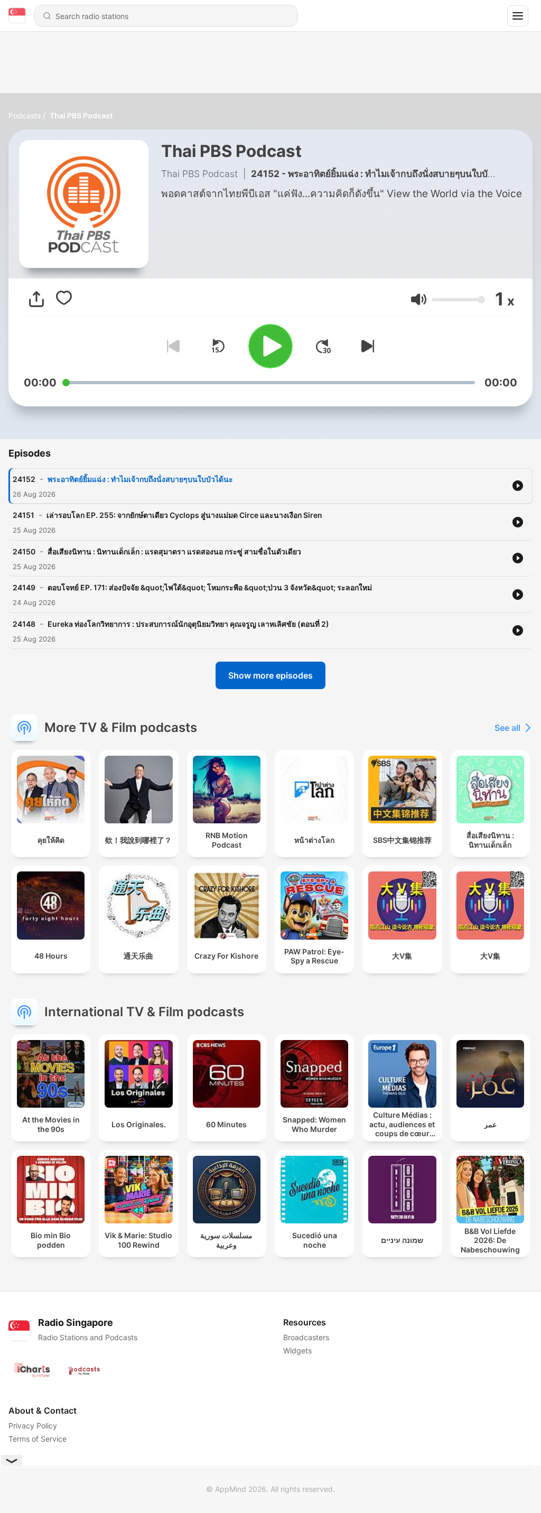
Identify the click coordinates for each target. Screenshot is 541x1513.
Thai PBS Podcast (81, 115)
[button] (418, 299)
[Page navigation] (517, 15)
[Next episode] (365, 346)
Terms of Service (37, 1438)
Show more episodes (270, 675)
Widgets (297, 1350)
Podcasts (24, 115)
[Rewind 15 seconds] (217, 346)
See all (507, 727)
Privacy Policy (32, 1425)
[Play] (270, 346)
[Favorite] (64, 299)
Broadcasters (306, 1337)
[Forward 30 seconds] (323, 346)
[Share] (36, 299)
